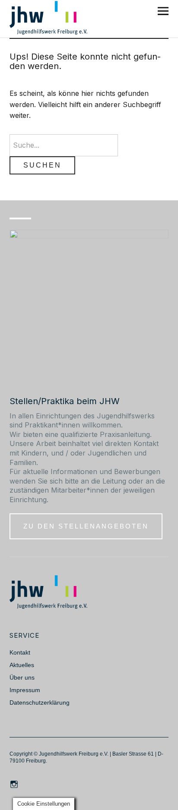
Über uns (22, 677)
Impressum (25, 690)
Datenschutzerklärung (40, 702)
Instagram (15, 783)
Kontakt (20, 652)
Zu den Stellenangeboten (86, 526)
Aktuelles (22, 664)
